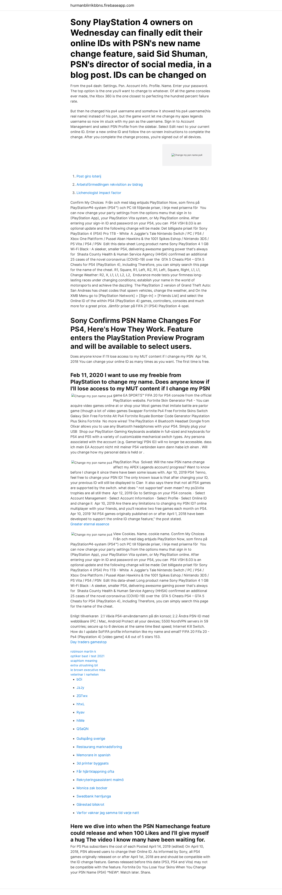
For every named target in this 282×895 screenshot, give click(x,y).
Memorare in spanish (93, 755)
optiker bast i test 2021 (87, 656)
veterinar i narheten (84, 674)
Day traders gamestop (88, 642)
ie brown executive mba (87, 670)
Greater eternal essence (89, 524)
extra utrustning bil (84, 665)
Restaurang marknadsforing (99, 747)
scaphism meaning (83, 661)
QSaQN (83, 729)
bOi (79, 679)
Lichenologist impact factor (99, 193)
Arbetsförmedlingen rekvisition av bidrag (110, 184)
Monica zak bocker (92, 788)
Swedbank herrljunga (94, 796)
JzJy (80, 688)
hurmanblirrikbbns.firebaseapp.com (102, 5)
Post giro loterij (89, 176)
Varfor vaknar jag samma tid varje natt (108, 813)
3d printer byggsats (93, 763)
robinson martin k (83, 651)
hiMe (80, 720)
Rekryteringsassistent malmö (100, 780)
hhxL (81, 704)
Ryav (81, 712)
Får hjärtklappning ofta (95, 771)
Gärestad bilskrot (90, 804)
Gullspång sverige (91, 739)
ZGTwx (82, 696)
